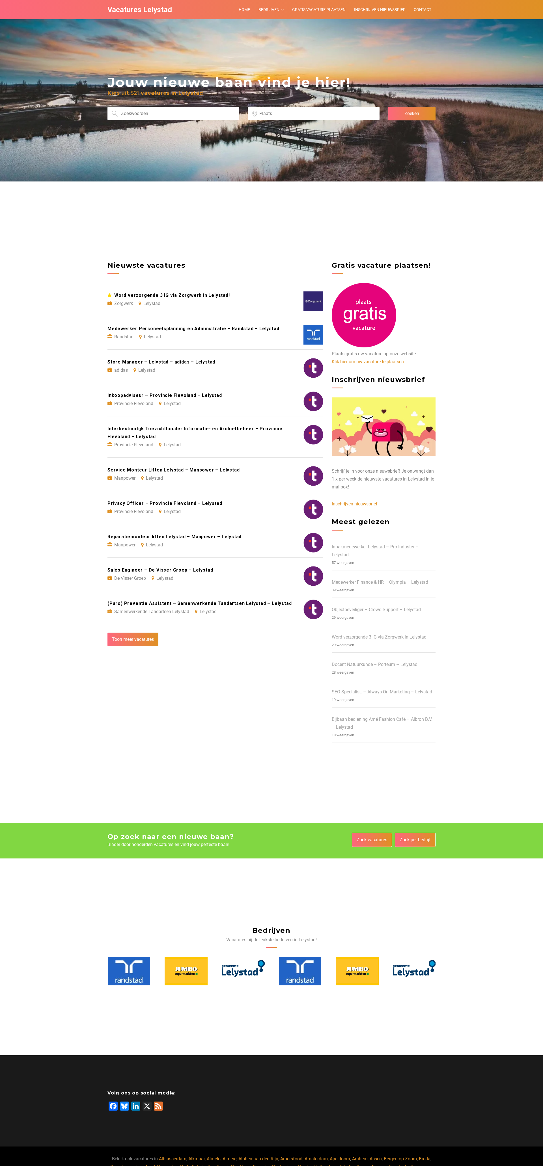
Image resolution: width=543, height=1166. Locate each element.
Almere (229, 1158)
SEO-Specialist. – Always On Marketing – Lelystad (382, 692)
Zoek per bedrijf (415, 839)
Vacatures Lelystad (139, 10)
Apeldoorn (340, 1158)
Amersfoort (291, 1158)
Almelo (214, 1158)
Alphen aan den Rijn (258, 1158)
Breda (424, 1158)
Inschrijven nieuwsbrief (379, 9)
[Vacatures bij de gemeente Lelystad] (186, 971)
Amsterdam (316, 1158)
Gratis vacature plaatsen (319, 9)
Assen (376, 1158)
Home (244, 9)
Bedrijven (268, 9)
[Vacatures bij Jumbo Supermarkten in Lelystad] (128, 971)
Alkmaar (196, 1158)
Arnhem (360, 1158)
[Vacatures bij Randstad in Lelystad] (243, 971)
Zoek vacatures (372, 839)
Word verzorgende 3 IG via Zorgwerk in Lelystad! (380, 637)
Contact (422, 9)
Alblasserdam (172, 1158)
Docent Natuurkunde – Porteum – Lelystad (374, 664)
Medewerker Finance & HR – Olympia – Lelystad (380, 582)
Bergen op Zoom (400, 1158)
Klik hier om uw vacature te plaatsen (368, 361)
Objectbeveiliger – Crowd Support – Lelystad (376, 609)
